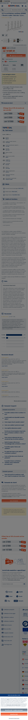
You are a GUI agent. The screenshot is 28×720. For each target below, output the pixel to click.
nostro (8, 699)
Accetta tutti (14, 714)
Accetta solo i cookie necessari (14, 710)
